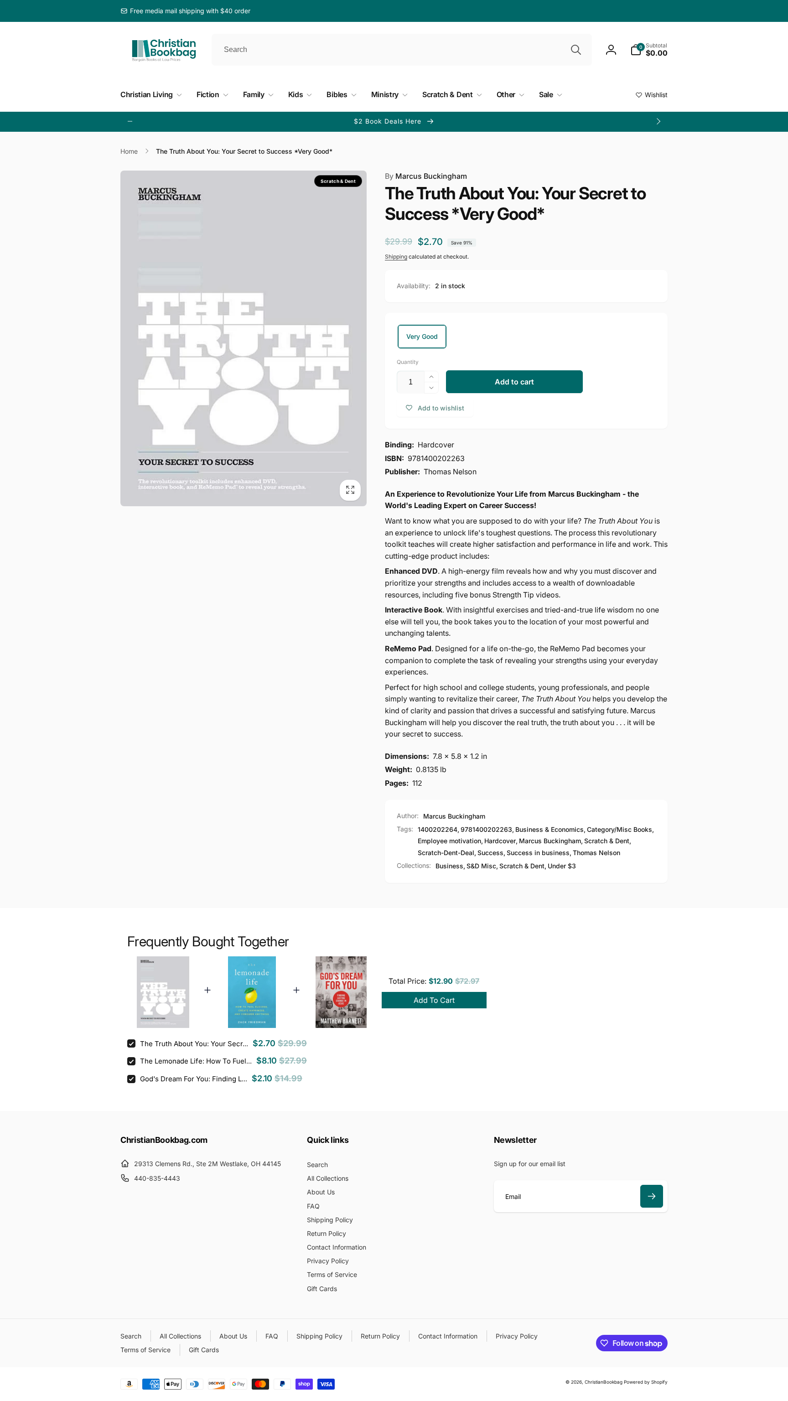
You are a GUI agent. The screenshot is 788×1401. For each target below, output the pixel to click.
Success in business (538, 852)
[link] (185, 11)
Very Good (422, 336)
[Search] (576, 50)
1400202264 (437, 829)
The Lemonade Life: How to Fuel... (196, 1061)
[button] (649, 50)
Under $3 (562, 866)
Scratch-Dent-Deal (446, 852)
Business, (450, 866)
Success (490, 852)
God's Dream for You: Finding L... (193, 1078)
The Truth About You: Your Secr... (194, 1043)
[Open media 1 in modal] (243, 339)
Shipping (396, 256)
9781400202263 (486, 829)
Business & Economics (549, 829)
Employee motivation (449, 841)
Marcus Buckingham (426, 176)
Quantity (408, 362)
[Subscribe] (651, 1196)
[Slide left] (130, 121)
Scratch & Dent (606, 841)
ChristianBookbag (603, 1382)
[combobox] (402, 50)
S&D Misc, (482, 866)
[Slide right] (658, 121)
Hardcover (500, 841)
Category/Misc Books (619, 829)
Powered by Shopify (646, 1382)
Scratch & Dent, (522, 866)
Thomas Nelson (596, 852)
